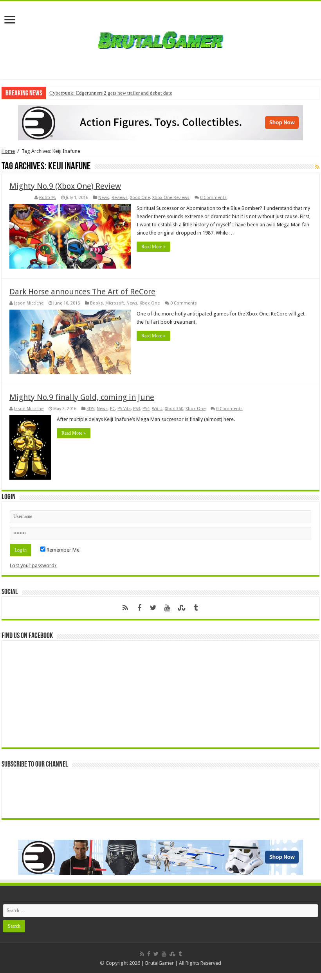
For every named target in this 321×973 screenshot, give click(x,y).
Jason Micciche (28, 303)
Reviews (120, 197)
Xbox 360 (174, 408)
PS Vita (124, 408)
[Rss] (125, 608)
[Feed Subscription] (317, 167)
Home (8, 151)
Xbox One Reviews (170, 197)
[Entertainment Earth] (160, 122)
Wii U (157, 408)
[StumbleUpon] (181, 608)
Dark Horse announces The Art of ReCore (82, 291)
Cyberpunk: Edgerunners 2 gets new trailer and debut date (110, 93)
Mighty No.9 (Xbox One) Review (65, 186)
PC (112, 408)
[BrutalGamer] (160, 38)
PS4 (146, 408)
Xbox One (140, 197)
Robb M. (47, 197)
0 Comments (213, 197)
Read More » (153, 246)
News (103, 197)
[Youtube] (167, 608)
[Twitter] (153, 608)
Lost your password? (33, 565)
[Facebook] (139, 608)
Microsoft (114, 303)
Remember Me (62, 550)
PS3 (136, 408)
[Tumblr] (195, 608)
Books (96, 303)
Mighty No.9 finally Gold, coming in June (81, 397)
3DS (90, 408)
